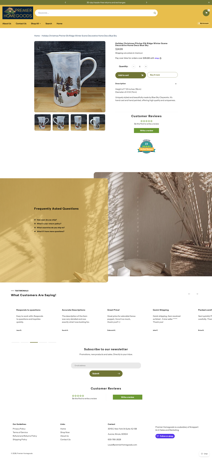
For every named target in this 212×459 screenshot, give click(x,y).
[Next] (146, 2)
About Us (64, 436)
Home (37, 35)
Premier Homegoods (25, 453)
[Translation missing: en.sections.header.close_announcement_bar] (209, 2)
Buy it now (155, 75)
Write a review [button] (146, 130)
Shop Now (65, 432)
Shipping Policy (20, 439)
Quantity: (123, 66)
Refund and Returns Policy (25, 436)
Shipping (119, 53)
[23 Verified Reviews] (146, 157)
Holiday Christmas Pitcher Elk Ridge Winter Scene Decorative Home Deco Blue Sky (79, 35)
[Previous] (65, 2)
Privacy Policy (19, 429)
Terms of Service (20, 432)
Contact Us (65, 439)
